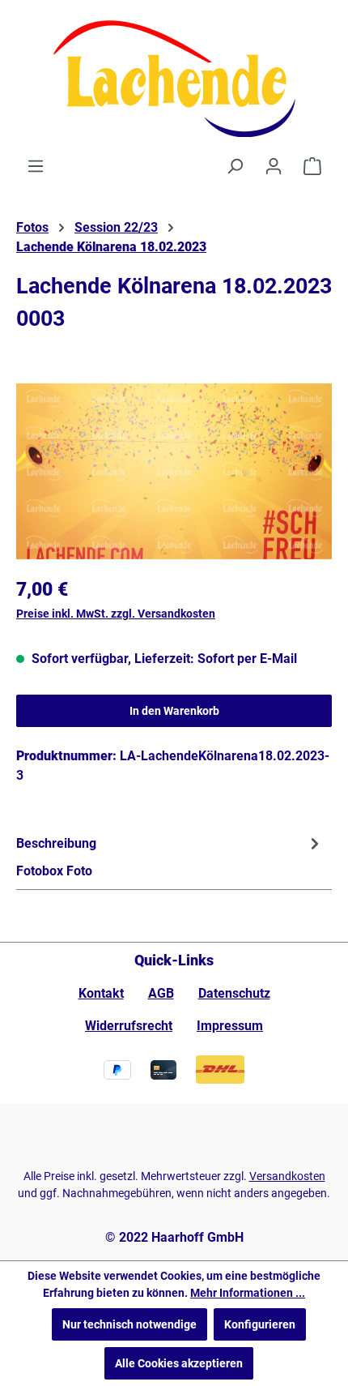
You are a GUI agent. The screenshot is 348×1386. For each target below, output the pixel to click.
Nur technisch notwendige (129, 1324)
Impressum (230, 1025)
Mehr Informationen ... (247, 1292)
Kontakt (101, 993)
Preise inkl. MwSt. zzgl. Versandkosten (115, 613)
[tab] (170, 856)
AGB (161, 993)
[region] (174, 471)
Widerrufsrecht (128, 1025)
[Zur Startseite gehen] (174, 78)
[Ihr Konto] (273, 166)
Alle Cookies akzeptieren (179, 1363)
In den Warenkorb (174, 710)
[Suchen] (234, 166)
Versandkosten (287, 1176)
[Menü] (35, 166)
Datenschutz (234, 993)
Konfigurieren (259, 1324)
